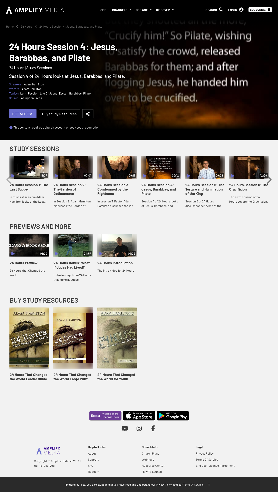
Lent (23, 93)
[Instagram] (139, 428)
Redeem (93, 471)
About (92, 453)
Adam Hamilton (34, 84)
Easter (63, 93)
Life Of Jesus (48, 93)
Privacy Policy (205, 453)
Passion (33, 93)
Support (93, 459)
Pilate (87, 93)
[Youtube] (124, 428)
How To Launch (152, 471)
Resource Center (153, 465)
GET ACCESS (22, 114)
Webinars (148, 459)
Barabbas (75, 93)
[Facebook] (153, 428)
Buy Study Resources (59, 114)
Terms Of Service (207, 459)
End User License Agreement (215, 465)
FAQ (90, 465)
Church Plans (150, 453)
